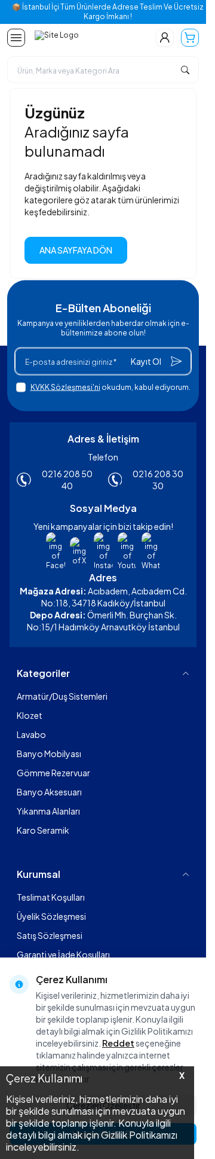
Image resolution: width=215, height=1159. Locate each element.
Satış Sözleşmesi (49, 935)
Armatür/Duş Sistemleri (62, 696)
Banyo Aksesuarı (49, 791)
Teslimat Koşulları (51, 897)
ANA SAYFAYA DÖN (75, 250)
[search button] (185, 69)
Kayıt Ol (146, 361)
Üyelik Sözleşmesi (51, 916)
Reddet (118, 1043)
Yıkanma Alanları (48, 811)
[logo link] (88, 37)
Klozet (29, 715)
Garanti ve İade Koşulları (63, 954)
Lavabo (31, 734)
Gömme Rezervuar (53, 772)
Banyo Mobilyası (49, 753)
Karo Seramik (43, 830)
